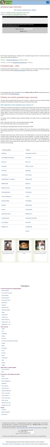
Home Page (3, 153)
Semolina (4, 305)
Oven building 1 (4, 222)
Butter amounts (5, 290)
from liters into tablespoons (11, 59)
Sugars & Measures (6, 390)
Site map (27, 231)
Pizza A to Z (28, 161)
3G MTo (27, 196)
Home (6, 2)
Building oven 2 (4, 226)
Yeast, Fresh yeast (6, 397)
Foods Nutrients (5, 319)
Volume (3, 362)
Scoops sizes (5, 317)
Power (3, 350)
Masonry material (6, 411)
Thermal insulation (5, 200)
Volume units (5, 322)
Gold (3, 371)
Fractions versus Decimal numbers (10, 340)
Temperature (4, 314)
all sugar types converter (20, 70)
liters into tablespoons (14, 94)
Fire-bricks (3, 205)
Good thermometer (5, 218)
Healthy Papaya (29, 205)
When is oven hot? (29, 166)
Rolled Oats (4, 302)
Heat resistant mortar (5, 192)
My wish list (28, 222)
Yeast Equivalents (6, 309)
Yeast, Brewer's (5, 395)
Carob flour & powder (7, 292)
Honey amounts (5, 297)
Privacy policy (5, 444)
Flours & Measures (6, 381)
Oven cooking (28, 174)
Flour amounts (5, 295)
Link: (17, 433)
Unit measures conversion (31, 153)
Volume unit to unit (6, 402)
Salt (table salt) (5, 388)
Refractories (4, 414)
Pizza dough (28, 170)
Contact (22, 444)
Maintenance (28, 187)
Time (3, 360)
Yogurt (3, 312)
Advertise (27, 444)
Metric (3, 345)
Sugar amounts (5, 307)
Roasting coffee (29, 179)
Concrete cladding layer (6, 196)
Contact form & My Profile (31, 218)
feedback (27, 436)
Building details (4, 183)
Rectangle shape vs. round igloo (8, 179)
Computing (4, 333)
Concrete (4, 409)
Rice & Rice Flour (6, 300)
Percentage (4, 348)
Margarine (4, 383)
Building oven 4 (29, 213)
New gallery (4, 166)
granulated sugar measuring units (19, 62)
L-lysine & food (29, 209)
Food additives (29, 200)
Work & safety (29, 192)
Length (3, 343)
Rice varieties (5, 385)
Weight (3, 365)
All (9, 322)
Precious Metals (5, 369)
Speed (3, 355)
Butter (3, 376)
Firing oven (28, 183)
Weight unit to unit (6, 405)
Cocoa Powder (5, 378)
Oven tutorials (28, 157)
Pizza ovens (3, 161)
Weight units (5, 324)
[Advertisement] (25, 45)
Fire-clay (3, 209)
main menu (19, 9)
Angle (3, 328)
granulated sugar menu (26, 9)
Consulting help (29, 226)
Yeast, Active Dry (6, 393)
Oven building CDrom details (7, 157)
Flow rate (4, 338)
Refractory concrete (5, 187)
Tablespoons (34, 9)
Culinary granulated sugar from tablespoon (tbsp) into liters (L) (29, 427)
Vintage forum (4, 174)
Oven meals (3, 170)
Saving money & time (5, 213)
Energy (3, 336)
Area (3, 331)
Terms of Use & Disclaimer (14, 444)
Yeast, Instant (5, 400)
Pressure (4, 353)
